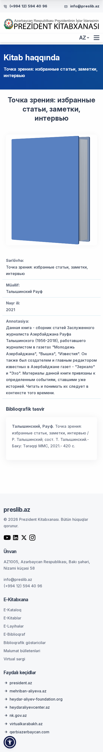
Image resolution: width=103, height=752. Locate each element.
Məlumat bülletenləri (22, 650)
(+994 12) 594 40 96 (28, 6)
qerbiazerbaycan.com (29, 732)
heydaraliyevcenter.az (30, 707)
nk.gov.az (18, 715)
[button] (10, 742)
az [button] (82, 38)
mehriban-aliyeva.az (28, 691)
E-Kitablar (12, 618)
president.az (21, 682)
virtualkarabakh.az (26, 723)
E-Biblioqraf (14, 634)
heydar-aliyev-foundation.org (36, 699)
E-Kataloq (12, 609)
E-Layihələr (14, 626)
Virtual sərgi (14, 659)
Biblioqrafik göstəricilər (25, 642)
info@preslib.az (84, 6)
